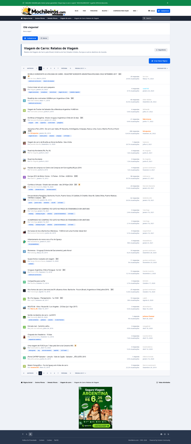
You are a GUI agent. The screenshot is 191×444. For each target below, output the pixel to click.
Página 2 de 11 (79, 68)
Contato (41, 440)
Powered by (160, 440)
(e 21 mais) (64, 350)
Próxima (64, 68)
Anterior (30, 68)
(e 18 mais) (66, 136)
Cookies (49, 440)
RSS (57, 440)
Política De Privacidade (29, 440)
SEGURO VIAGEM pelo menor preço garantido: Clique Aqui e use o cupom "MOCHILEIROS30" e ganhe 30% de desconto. (66, 3)
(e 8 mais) (60, 202)
